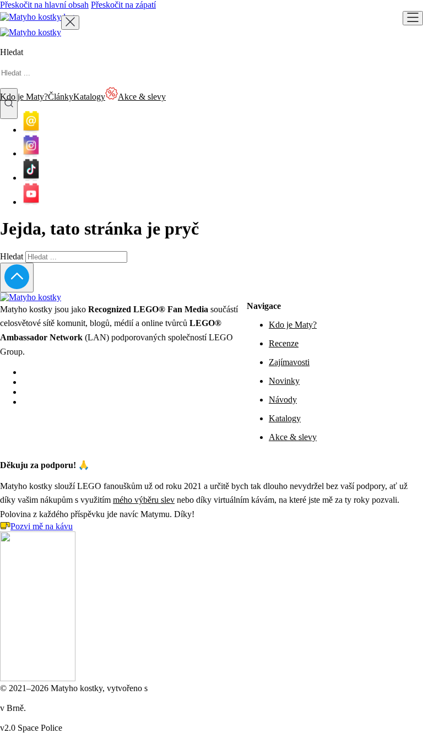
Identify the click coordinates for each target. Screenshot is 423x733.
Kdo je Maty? (24, 96)
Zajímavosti (289, 362)
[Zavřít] (70, 22)
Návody (283, 399)
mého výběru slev (144, 499)
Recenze (284, 343)
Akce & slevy (293, 437)
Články (60, 96)
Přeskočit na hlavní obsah (44, 4)
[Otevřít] (413, 18)
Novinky (284, 380)
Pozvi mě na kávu (41, 526)
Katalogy (89, 96)
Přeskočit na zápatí (123, 4)
